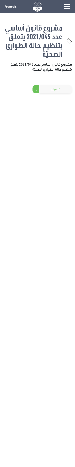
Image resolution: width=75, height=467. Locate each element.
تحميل (55, 89)
